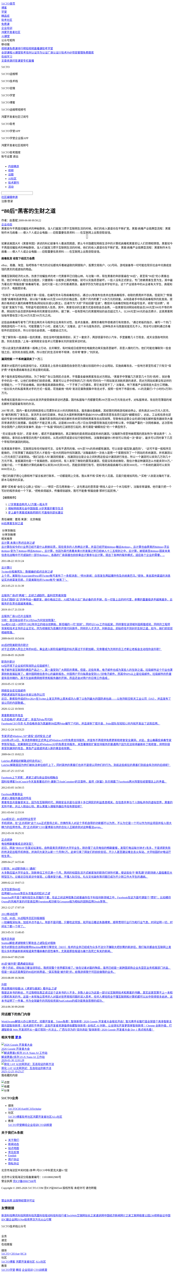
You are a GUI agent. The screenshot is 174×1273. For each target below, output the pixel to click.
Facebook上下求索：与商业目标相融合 (29, 777)
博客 (4, 7)
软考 (23, 52)
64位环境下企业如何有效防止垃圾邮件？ (25, 665)
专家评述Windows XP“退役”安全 (26, 736)
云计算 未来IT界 (17, 542)
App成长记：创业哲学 (18, 819)
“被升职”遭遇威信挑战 (17, 963)
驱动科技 (50, 1215)
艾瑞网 (81, 1215)
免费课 (5, 24)
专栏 (26, 60)
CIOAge (21, 1108)
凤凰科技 (39, 1215)
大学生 (5, 889)
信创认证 (31, 52)
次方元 (36, 1219)
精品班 (5, 15)
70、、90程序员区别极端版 (23, 918)
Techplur (36, 1108)
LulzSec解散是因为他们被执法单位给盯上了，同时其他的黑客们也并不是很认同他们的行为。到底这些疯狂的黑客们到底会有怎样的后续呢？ (86, 765)
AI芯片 (19, 616)
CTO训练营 (45, 1125)
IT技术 (63, 52)
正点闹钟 (6, 839)
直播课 (38, 48)
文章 (4, 60)
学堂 (4, 11)
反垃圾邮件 (19, 690)
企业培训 (6, 28)
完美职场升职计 (15, 645)
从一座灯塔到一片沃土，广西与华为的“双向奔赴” (59, 1029)
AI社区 (12, 178)
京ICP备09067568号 (24, 1181)
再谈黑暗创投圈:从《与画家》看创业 (28, 988)
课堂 (20, 60)
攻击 (20, 715)
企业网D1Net (16, 1219)
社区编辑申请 (9, 197)
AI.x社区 (57, 1116)
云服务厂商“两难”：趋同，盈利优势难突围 (33, 595)
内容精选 (13, 166)
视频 (11, 170)
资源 (9, 60)
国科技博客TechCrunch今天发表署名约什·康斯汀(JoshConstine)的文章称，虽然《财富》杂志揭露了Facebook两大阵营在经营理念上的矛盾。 (84, 781)
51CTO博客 (15, 1116)
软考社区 (6, 20)
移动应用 (12, 914)
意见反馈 (13, 1152)
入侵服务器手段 (16, 798)
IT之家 (127, 1215)
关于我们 (13, 1140)
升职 (4, 984)
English (12, 1155)
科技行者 (61, 1215)
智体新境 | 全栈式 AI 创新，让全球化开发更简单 (104, 1025)
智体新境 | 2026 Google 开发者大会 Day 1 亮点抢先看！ (121, 1029)
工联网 (135, 1215)
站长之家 (90, 1215)
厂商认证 (53, 52)
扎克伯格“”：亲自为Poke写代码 (27, 719)
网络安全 (6, 690)
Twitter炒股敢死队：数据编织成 (27, 571)
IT (11, 567)
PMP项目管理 (75, 52)
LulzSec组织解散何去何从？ (22, 760)
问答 (15, 60)
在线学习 (6, 56)
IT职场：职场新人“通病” (18, 868)
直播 (31, 60)
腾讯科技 (17, 1215)
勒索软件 (12, 715)
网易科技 (28, 1215)
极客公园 (144, 1215)
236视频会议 (157, 1215)
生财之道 (17, 523)
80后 (4, 523)
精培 (24, 1125)
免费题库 (88, 52)
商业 (20, 794)
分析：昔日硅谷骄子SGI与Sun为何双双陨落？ (28, 620)
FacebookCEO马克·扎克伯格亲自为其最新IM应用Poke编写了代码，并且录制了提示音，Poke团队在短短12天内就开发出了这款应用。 (80, 723)
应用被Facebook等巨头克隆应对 (25, 893)
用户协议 (13, 1159)
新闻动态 (13, 1144)
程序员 (5, 939)
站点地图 (13, 1148)
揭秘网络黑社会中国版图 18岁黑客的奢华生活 (35, 508)
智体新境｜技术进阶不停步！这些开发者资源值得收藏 (42, 1025)
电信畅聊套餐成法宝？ (17, 843)
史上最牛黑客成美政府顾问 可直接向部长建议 (35, 512)
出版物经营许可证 (24, 1200)
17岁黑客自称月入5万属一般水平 (28, 504)
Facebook (6, 794)
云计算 (5, 567)
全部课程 (6, 52)
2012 (4, 914)
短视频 (30, 48)
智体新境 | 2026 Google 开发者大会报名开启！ (98, 1021)
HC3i (29, 1108)
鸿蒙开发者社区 (10, 32)
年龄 (12, 939)
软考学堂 (47, 48)
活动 (11, 186)
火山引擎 (46, 1219)
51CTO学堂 (15, 1125)
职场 (12, 889)
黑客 (9, 523)
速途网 (100, 1215)
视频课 (5, 48)
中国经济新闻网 (113, 1215)
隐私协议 (13, 1163)
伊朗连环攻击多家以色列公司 (23, 694)
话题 (11, 174)
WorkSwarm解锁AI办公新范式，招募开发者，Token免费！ (36, 1021)
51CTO (12, 1108)
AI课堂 (5, 36)
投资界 (28, 1219)
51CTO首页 (8, 3)
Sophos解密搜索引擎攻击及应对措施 (28, 943)
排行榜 (22, 48)
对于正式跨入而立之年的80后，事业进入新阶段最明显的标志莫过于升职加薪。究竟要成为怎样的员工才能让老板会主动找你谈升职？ (81, 649)
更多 (18, 1037)
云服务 (27, 616)
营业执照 (7, 1200)
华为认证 (42, 52)
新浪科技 (6, 1215)
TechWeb (72, 1215)
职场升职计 (8, 661)
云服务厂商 (8, 616)
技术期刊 (13, 182)
